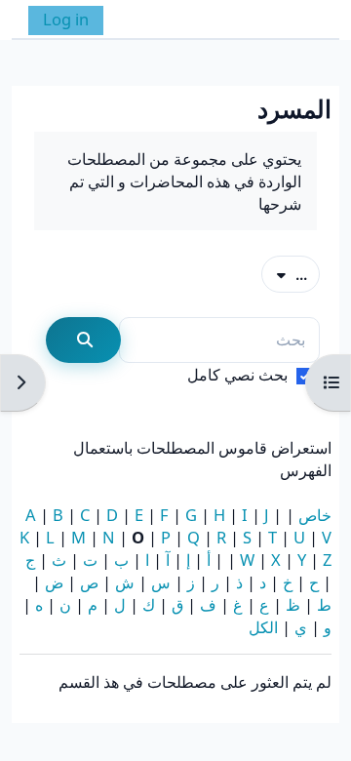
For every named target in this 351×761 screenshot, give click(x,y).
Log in (66, 19)
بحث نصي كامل (237, 374)
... (284, 273)
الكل (263, 627)
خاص (315, 514)
